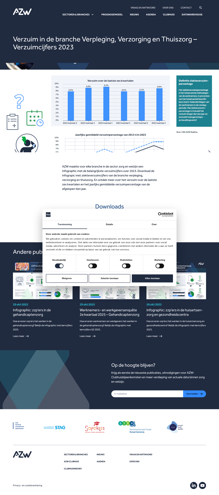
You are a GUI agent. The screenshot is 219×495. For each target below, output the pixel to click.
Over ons (168, 7)
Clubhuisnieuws (73, 468)
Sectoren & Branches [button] (76, 14)
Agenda (151, 14)
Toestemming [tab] (65, 224)
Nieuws (134, 14)
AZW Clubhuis (71, 461)
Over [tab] (154, 224)
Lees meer (18, 336)
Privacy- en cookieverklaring (27, 485)
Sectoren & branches (76, 454)
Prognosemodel (112, 14)
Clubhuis (169, 14)
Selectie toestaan (109, 278)
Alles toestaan (152, 278)
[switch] (92, 266)
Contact (186, 7)
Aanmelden (192, 393)
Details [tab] (109, 224)
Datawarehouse (192, 14)
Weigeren (67, 278)
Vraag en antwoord (143, 7)
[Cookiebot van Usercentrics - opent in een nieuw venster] (160, 214)
